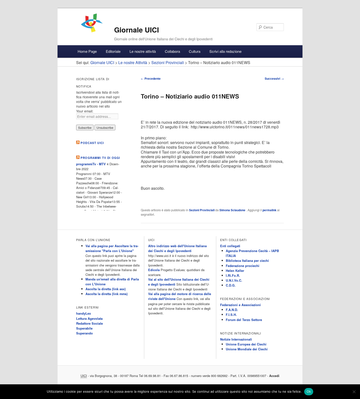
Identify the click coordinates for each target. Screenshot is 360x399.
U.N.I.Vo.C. (234, 280)
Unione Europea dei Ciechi (246, 344)
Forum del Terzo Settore (244, 320)
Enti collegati (230, 246)
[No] (353, 391)
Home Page (87, 51)
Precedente (151, 78)
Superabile (84, 328)
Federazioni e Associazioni (240, 305)
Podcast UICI (92, 143)
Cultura (194, 51)
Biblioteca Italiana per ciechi (247, 260)
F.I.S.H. (231, 314)
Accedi (274, 376)
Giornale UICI (136, 30)
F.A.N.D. (232, 310)
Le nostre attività (143, 51)
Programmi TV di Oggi (100, 158)
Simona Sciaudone (232, 210)
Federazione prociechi (242, 266)
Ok (309, 391)
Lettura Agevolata (89, 318)
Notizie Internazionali (236, 339)
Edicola (154, 270)
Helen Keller (235, 270)
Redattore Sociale (89, 323)
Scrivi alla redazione (225, 51)
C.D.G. (231, 285)
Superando (84, 333)
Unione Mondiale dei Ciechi (247, 349)
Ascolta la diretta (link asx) (105, 289)
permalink (269, 210)
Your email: (84, 111)
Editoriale (113, 51)
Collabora (172, 51)
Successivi (274, 78)
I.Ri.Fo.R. (233, 275)
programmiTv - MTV (91, 164)
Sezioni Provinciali (202, 210)
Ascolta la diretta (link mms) (106, 294)
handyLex (83, 313)
